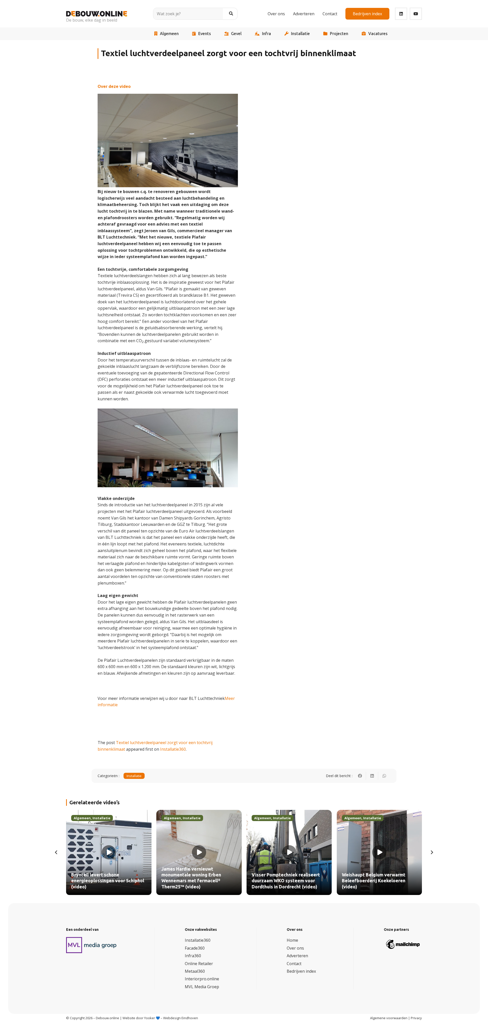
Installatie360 (173, 749)
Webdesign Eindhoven (180, 1018)
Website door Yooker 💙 (141, 1018)
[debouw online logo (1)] (96, 10)
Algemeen (169, 33)
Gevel (236, 33)
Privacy (416, 1018)
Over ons (295, 948)
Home (292, 940)
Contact (294, 963)
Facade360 (195, 948)
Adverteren (297, 955)
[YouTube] (416, 14)
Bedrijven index (301, 971)
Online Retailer (199, 963)
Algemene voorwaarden (388, 1018)
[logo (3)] (91, 945)
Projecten (339, 33)
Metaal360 (195, 971)
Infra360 (193, 955)
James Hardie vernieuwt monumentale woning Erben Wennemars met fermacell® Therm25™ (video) (191, 878)
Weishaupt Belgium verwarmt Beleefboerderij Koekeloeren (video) (373, 881)
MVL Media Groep (202, 986)
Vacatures (378, 33)
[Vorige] (56, 852)
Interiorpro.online (202, 979)
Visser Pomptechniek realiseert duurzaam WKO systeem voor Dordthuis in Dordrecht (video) (286, 881)
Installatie (300, 33)
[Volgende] (431, 852)
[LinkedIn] (401, 14)
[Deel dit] (360, 776)
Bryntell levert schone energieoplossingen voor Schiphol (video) (107, 881)
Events (204, 33)
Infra (266, 33)
